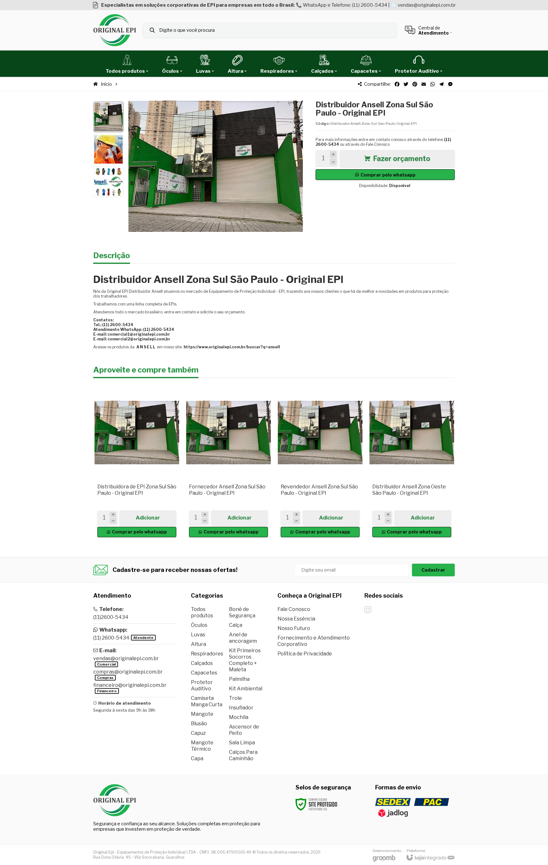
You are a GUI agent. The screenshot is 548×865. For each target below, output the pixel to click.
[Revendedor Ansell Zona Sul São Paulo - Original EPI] (320, 463)
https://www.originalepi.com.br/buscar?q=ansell (232, 347)
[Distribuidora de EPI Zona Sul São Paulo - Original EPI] (137, 463)
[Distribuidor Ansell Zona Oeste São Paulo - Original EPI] (412, 463)
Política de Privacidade (304, 654)
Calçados (202, 663)
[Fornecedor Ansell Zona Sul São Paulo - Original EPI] (228, 463)
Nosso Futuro (293, 628)
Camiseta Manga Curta (206, 701)
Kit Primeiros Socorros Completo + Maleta (245, 660)
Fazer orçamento (401, 158)
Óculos (199, 625)
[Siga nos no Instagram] (367, 609)
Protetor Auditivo (202, 685)
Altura (198, 644)
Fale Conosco (378, 144)
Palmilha (239, 679)
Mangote (202, 714)
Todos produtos (202, 612)
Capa (197, 758)
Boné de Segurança (242, 612)
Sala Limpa (242, 743)
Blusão (199, 724)
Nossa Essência (296, 619)
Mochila (238, 717)
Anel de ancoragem (243, 638)
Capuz (198, 733)
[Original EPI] (114, 30)
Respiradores (207, 654)
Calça (235, 625)
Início (106, 84)
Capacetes (204, 673)
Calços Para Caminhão (243, 755)
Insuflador (241, 708)
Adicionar (148, 518)
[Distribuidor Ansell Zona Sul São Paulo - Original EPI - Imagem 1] (108, 117)
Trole (235, 698)
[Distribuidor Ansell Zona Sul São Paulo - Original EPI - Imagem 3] (108, 181)
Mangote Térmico (202, 746)
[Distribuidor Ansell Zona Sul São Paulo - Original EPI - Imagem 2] (108, 149)
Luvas (198, 635)
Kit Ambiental (245, 689)
